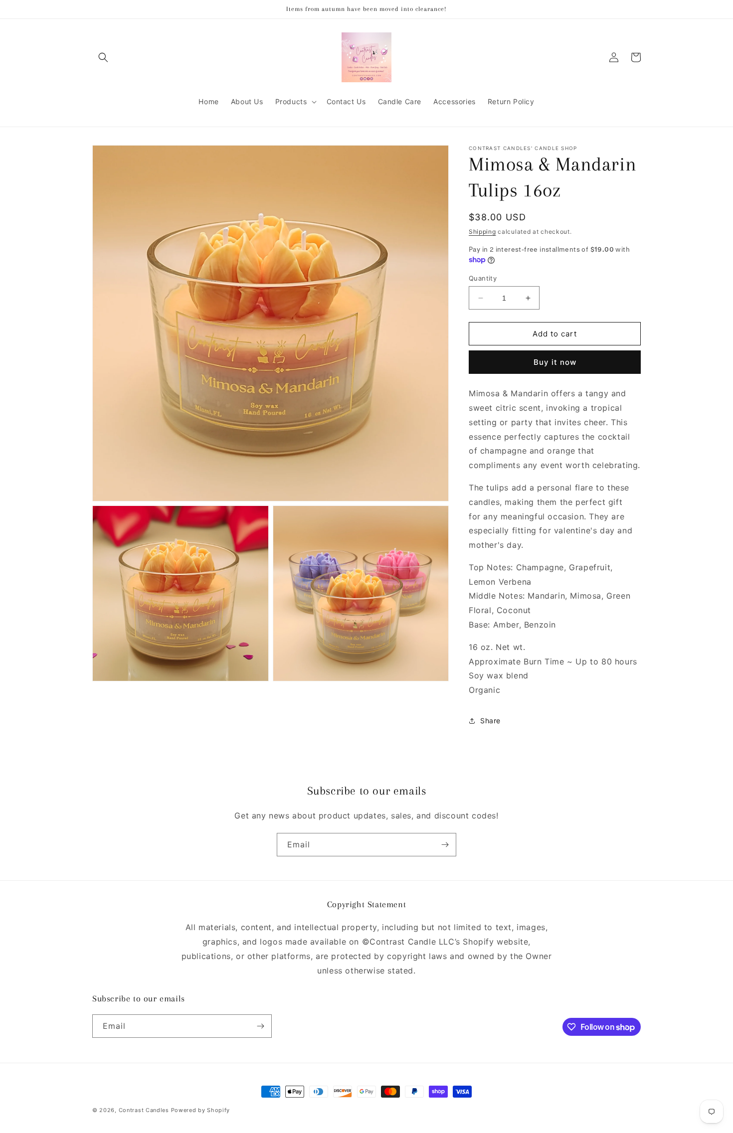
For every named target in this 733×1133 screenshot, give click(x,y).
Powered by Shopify (200, 1110)
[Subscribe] (445, 844)
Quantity (483, 278)
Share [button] (490, 720)
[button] (103, 57)
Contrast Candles (144, 1110)
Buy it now (555, 362)
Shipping (482, 231)
